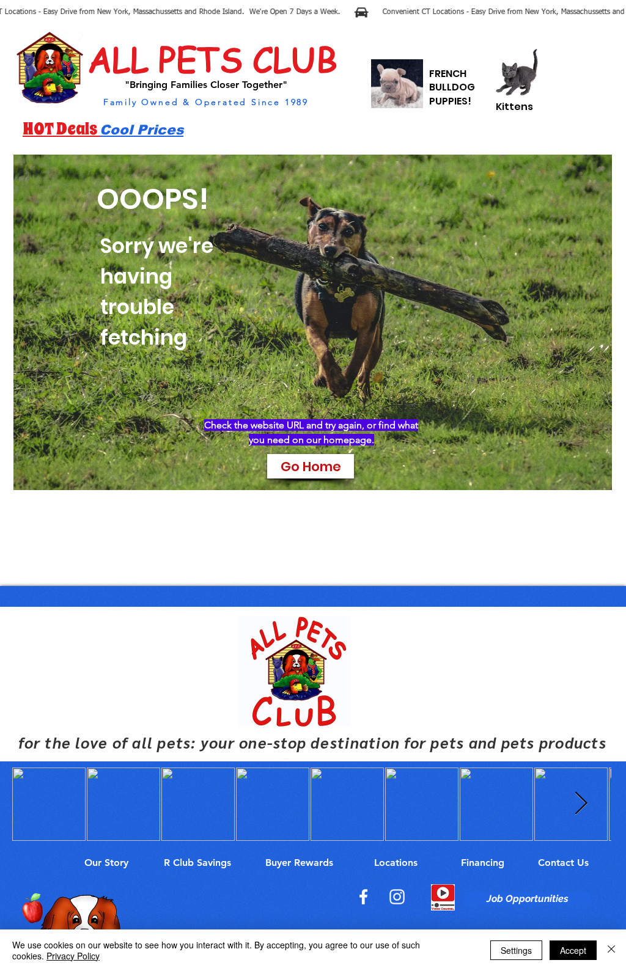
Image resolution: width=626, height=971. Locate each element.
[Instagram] (397, 897)
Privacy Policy (73, 956)
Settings (516, 950)
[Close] (611, 950)
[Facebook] (363, 897)
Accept (573, 950)
